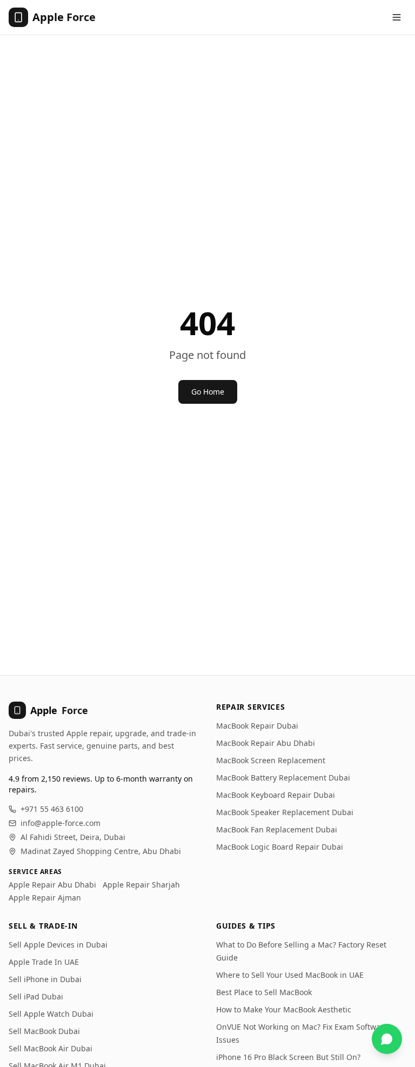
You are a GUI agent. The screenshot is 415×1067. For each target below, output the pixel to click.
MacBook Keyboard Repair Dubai (275, 795)
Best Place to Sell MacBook (264, 992)
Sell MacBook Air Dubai (50, 1048)
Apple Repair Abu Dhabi (52, 884)
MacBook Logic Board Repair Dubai (279, 847)
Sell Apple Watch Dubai (51, 1014)
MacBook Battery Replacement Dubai (283, 777)
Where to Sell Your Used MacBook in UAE (290, 975)
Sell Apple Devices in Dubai (58, 944)
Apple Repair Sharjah (141, 884)
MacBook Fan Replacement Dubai (276, 829)
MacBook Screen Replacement (270, 760)
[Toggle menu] (396, 17)
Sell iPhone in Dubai (45, 979)
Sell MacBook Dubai (44, 1031)
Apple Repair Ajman (45, 897)
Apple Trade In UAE (44, 962)
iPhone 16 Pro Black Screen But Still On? (288, 1057)
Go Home (207, 391)
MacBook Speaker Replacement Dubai (284, 812)
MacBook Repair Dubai (257, 726)
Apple (59, 710)
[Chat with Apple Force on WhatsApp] (387, 1039)
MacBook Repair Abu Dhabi (265, 743)
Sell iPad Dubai (36, 996)
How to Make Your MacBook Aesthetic (283, 1009)
